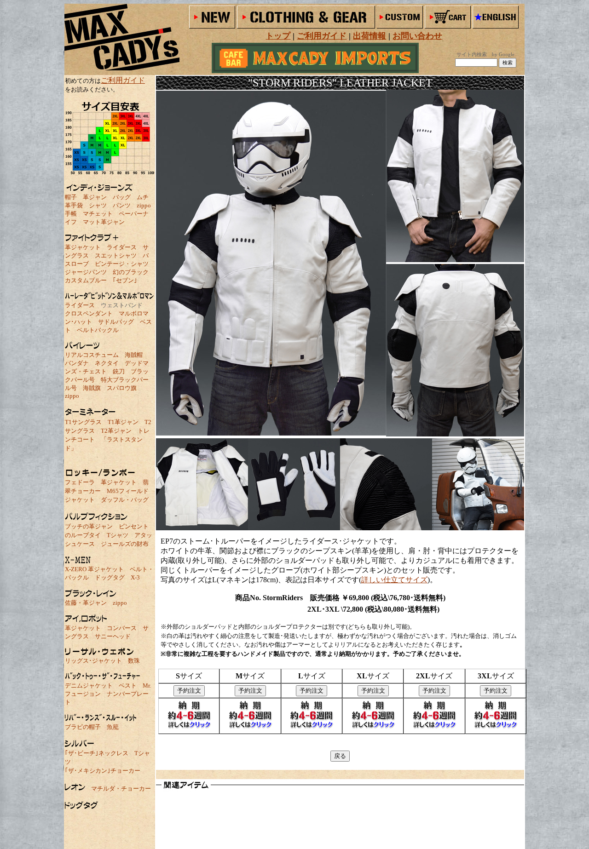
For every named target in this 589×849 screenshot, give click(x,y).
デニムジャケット (89, 685)
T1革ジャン (123, 422)
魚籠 (113, 726)
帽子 (71, 197)
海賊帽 (134, 354)
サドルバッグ (116, 321)
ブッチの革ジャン (89, 526)
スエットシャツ (116, 255)
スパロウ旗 (122, 387)
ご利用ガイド (123, 80)
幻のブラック (131, 272)
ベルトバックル (98, 330)
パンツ (122, 205)
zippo (144, 205)
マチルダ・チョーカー (121, 788)
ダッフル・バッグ (125, 499)
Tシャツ (117, 535)
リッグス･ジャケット (93, 660)
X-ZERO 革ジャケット (94, 569)
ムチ (143, 197)
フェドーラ (80, 482)
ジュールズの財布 (125, 543)
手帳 (71, 213)
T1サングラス (83, 422)
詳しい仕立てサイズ (394, 580)
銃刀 (119, 371)
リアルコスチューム (92, 354)
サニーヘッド (113, 636)
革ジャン (95, 197)
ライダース (122, 247)
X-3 (135, 577)
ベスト (128, 685)
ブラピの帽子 (83, 726)
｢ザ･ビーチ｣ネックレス (96, 753)
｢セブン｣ (125, 280)
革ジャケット (83, 247)
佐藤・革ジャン (86, 602)
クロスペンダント (89, 313)
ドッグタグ (110, 577)
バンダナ (77, 363)
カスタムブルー (86, 280)
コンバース (122, 628)
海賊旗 (92, 387)
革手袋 (74, 205)
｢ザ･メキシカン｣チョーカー (102, 770)
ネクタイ (107, 363)
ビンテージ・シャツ (122, 263)
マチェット (98, 213)
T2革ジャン (116, 430)
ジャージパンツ (86, 272)
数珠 (134, 660)
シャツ (98, 205)
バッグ (122, 197)
